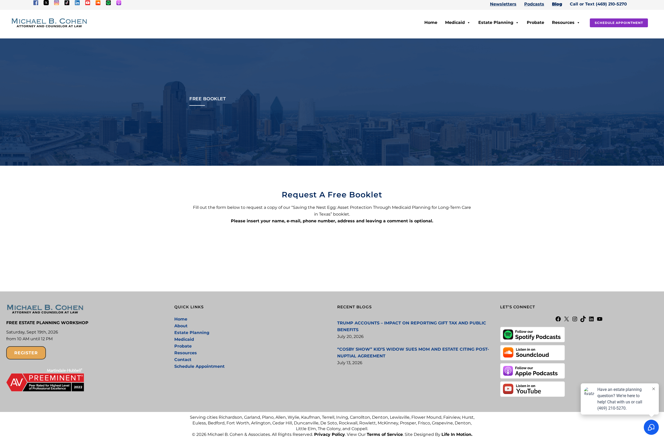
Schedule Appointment (619, 23)
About (181, 325)
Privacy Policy (329, 434)
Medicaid (455, 22)
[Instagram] (575, 320)
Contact (182, 359)
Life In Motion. (456, 434)
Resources (563, 22)
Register (26, 352)
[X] (566, 320)
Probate (535, 22)
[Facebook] (558, 320)
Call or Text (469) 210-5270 (598, 4)
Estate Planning (495, 22)
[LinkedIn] (591, 320)
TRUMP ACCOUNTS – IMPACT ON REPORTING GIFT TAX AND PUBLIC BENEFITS (411, 326)
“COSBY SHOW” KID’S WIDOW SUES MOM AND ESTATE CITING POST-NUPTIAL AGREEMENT (413, 352)
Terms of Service (385, 434)
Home (430, 22)
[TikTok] (583, 320)
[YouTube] (600, 320)
